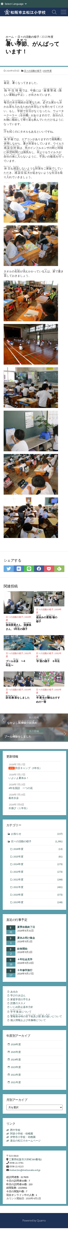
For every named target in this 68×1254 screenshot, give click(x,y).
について (21, 1011)
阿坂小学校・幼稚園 (21, 1133)
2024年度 (38, 864)
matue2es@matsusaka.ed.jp (24, 1170)
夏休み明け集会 (26, 937)
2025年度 (38, 856)
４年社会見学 (24, 959)
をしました (18, 697)
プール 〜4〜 (15, 662)
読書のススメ (18, 1003)
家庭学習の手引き (20, 999)
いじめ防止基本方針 (21, 1007)
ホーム (10, 36)
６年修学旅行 (24, 970)
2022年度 (38, 879)
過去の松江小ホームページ (25, 1140)
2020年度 (47, 36)
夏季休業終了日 (26, 927)
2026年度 (38, 849)
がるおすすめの (48, 699)
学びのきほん (18, 995)
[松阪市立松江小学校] (25, 11)
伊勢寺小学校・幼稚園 (23, 1137)
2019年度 (38, 902)
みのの (46, 619)
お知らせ (37, 833)
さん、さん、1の (18, 626)
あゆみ (14, 991)
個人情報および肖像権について (28, 1020)
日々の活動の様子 (28, 36)
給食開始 (22, 948)
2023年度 (38, 871)
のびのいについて (36, 1016)
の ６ (48, 660)
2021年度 (38, 887)
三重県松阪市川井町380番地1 (25, 1159)
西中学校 (15, 1130)
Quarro (41, 1220)
